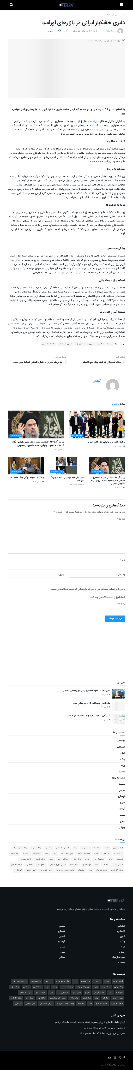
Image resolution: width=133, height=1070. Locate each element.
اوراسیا (110, 343)
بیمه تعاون (37, 845)
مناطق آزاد (41, 856)
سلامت (121, 776)
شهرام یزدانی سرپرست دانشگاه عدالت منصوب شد (102, 1025)
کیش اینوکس (31, 862)
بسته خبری (106, 845)
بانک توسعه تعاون (62, 839)
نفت (90, 862)
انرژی (122, 745)
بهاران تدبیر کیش (83, 845)
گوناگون (121, 800)
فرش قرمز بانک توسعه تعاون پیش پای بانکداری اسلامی (86, 682)
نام (122, 560)
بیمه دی (26, 845)
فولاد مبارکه (74, 856)
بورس (55, 845)
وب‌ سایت (120, 574)
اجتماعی (121, 732)
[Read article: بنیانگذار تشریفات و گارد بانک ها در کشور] (26, 465)
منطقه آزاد (29, 856)
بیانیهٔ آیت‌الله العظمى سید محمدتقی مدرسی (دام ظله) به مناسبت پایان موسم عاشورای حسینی (38, 443)
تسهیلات (119, 851)
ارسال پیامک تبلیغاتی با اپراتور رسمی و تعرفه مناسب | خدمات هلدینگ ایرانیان (90, 1014)
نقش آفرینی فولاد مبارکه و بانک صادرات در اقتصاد (89, 707)
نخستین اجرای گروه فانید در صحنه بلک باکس (104, 1020)
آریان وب (104, 1056)
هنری (122, 813)
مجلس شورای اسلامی (58, 856)
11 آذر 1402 (93, 31)
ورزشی (122, 819)
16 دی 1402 (105, 686)
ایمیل (60, 574)
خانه (123, 14)
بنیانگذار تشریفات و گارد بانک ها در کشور (26, 477)
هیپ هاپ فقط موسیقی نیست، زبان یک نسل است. (67, 479)
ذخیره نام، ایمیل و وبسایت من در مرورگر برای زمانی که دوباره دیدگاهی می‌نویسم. (87, 589)
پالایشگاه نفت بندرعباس (65, 862)
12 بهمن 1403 (37, 481)
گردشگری (18, 862)
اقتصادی (121, 739)
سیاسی (122, 782)
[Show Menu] (121, 5)
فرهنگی (121, 788)
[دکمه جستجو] (11, 5)
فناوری (122, 794)
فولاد (96, 856)
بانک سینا (48, 839)
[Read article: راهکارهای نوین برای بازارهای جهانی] (97, 425)
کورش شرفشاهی (65, 343)
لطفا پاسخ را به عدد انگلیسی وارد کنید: (107, 597)
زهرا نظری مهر (63, 851)
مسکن (122, 807)
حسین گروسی (99, 851)
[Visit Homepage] (66, 5)
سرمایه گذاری (41, 851)
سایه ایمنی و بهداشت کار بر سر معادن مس (91, 695)
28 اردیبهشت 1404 (76, 484)
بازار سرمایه (85, 839)
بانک (123, 751)
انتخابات (97, 839)
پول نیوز (93, 121)
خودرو (122, 763)
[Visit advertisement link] (66, 645)
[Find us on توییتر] (120, 1050)
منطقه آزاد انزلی (117, 862)
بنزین (96, 845)
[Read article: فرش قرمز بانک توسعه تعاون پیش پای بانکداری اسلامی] (118, 685)
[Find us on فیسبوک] (124, 1050)
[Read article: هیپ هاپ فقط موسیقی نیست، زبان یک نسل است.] (66, 465)
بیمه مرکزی (15, 845)
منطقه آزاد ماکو (101, 862)
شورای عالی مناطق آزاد (85, 343)
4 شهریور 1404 (118, 446)
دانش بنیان (77, 851)
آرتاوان (107, 31)
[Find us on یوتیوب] (109, 1050)
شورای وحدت (118, 856)
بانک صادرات (36, 839)
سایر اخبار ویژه (113, 14)
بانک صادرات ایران (20, 839)
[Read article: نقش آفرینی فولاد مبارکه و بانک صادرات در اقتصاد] (118, 710)
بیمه (123, 757)
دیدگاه (121, 519)
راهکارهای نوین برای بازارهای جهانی (106, 442)
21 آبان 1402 (105, 711)
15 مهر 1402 (105, 699)
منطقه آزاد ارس (48, 343)
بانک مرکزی (118, 845)
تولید (110, 851)
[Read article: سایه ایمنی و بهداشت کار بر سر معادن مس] (118, 698)
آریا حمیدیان (118, 839)
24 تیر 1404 (58, 450)
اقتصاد (106, 839)
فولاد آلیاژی (87, 856)
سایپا (52, 851)
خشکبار (101, 343)
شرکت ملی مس (25, 851)
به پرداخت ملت (67, 845)
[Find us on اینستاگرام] (115, 1050)
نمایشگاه (81, 862)
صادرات (105, 856)
